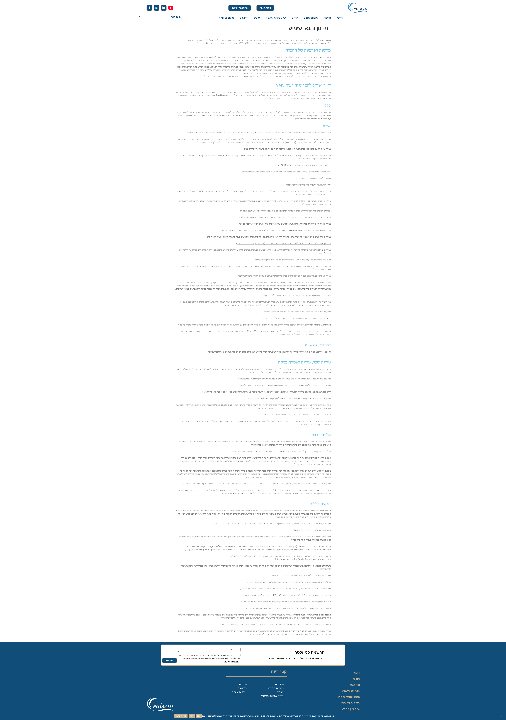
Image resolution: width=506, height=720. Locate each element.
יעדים (295, 17)
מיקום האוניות (226, 17)
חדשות (327, 17)
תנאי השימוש (201, 655)
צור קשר (355, 684)
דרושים (243, 17)
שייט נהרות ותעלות (276, 17)
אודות (356, 678)
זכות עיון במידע (351, 709)
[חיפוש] (139, 17)
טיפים (257, 17)
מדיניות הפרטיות (185, 655)
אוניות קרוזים (311, 17)
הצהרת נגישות (351, 690)
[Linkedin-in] (164, 8)
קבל (198, 716)
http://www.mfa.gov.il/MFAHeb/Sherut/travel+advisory (300, 559)
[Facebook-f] (149, 8)
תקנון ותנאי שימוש (349, 696)
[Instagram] (156, 8)
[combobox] (163, 17)
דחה (191, 716)
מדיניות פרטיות (350, 703)
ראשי (340, 17)
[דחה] (502, 716)
